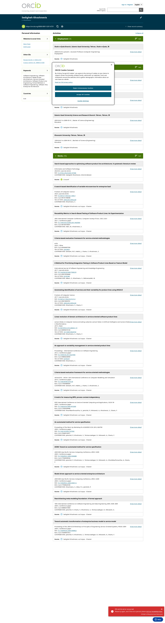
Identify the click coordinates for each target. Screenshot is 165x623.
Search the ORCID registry (101, 9)
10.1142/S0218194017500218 (67, 272)
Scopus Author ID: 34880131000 (33, 63)
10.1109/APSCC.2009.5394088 (67, 456)
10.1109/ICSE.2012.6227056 (66, 355)
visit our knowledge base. (154, 611)
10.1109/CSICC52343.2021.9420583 (69, 222)
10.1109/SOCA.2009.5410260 (67, 406)
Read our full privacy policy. (64, 82)
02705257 (67, 359)
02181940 (67, 276)
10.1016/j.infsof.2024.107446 (67, 173)
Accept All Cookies (83, 95)
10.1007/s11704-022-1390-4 (66, 196)
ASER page (26, 47)
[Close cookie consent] (111, 65)
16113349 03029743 (70, 332)
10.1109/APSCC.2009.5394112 (67, 483)
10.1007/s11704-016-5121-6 (66, 299)
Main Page (26, 44)
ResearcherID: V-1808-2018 (32, 60)
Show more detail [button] (136, 52)
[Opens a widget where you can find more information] (158, 619)
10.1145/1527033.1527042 (66, 431)
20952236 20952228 (70, 200)
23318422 (67, 249)
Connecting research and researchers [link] (34, 11)
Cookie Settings (83, 101)
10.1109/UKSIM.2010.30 (65, 382)
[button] (139, 33)
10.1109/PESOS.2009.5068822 (67, 531)
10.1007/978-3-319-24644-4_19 (67, 328)
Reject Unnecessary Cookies (83, 88)
